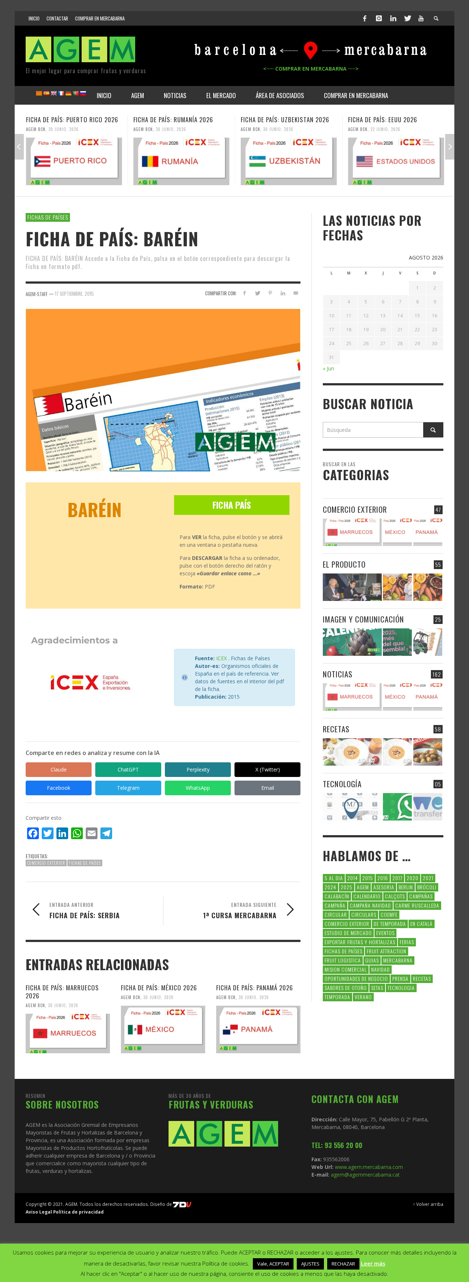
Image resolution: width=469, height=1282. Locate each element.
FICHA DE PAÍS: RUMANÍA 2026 (173, 119)
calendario (367, 896)
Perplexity (198, 769)
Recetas (422, 978)
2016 (382, 878)
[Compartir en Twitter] (257, 293)
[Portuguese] (75, 93)
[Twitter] (407, 18)
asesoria (383, 887)
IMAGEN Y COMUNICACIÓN (363, 619)
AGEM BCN (35, 129)
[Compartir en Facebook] (245, 293)
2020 (412, 878)
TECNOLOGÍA (342, 783)
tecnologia (401, 987)
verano (363, 997)
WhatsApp (198, 787)
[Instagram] (379, 18)
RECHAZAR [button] (343, 1263)
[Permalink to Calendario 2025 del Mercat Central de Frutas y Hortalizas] (397, 642)
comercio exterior (46, 863)
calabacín (337, 896)
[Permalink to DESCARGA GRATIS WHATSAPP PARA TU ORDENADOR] (397, 807)
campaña (335, 905)
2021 (428, 878)
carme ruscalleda (417, 905)
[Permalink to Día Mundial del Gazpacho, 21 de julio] (397, 752)
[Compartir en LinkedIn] (283, 293)
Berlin (406, 887)
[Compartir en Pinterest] (270, 293)
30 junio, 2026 (63, 129)
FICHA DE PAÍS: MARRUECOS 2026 (62, 991)
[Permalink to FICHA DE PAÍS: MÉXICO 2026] (163, 1029)
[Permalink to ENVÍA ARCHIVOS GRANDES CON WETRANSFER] (427, 807)
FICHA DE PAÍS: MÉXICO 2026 (159, 987)
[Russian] (83, 93)
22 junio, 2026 (385, 129)
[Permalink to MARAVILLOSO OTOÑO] (427, 587)
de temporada (390, 923)
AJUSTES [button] (310, 1263)
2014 (352, 878)
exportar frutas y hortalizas (360, 942)
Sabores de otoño (346, 987)
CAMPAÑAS (421, 896)
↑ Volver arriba (428, 1204)
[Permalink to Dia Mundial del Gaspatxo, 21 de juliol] (352, 752)
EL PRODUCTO (344, 564)
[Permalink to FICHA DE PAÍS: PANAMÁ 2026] (258, 1029)
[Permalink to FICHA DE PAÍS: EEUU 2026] (396, 161)
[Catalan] (39, 93)
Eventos (385, 933)
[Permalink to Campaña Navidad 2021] (352, 587)
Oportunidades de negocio (356, 978)
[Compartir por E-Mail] (295, 293)
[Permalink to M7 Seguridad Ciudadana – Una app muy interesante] (352, 807)
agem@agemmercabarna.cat (364, 1174)
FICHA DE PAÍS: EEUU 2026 (382, 119)
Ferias (407, 942)
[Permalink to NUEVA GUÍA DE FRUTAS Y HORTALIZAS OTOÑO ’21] (397, 587)
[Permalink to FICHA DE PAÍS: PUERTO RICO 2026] (74, 161)
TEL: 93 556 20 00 (336, 1145)
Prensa (400, 978)
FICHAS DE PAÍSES (47, 217)
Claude (59, 769)
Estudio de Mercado (348, 933)
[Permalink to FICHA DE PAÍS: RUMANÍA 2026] (181, 161)
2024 (330, 887)
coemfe (389, 914)
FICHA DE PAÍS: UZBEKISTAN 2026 (285, 119)
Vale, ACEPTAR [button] (273, 1263)
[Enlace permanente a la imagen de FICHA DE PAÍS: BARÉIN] (163, 389)
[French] (61, 93)
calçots (395, 896)
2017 (397, 878)
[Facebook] (365, 18)
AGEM (363, 887)
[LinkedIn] (393, 18)
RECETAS (336, 729)
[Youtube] (421, 18)
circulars (363, 914)
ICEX (221, 658)
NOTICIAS (337, 674)
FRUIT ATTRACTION (386, 951)
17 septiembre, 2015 (74, 293)
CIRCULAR (336, 914)
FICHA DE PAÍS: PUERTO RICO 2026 (72, 119)
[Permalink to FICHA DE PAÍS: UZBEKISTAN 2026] (289, 161)
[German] (68, 93)
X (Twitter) (267, 769)
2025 (346, 887)
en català (421, 923)
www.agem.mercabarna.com (369, 1166)
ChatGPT (128, 769)
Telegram (128, 787)
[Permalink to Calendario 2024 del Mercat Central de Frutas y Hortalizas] (427, 642)
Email (267, 787)
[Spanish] (46, 93)
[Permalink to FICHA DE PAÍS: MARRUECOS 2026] (68, 1033)
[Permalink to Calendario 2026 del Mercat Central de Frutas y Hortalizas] (352, 642)
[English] (53, 93)
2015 (367, 878)
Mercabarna (398, 960)
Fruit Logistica (343, 960)
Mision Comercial (346, 969)
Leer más (373, 1263)
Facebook (58, 787)
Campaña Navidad (370, 905)
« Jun (328, 368)
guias (372, 960)
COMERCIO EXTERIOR (355, 509)
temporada (337, 997)
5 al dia (334, 878)
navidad (380, 969)
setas (377, 987)
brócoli (426, 887)
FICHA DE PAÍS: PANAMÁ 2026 (254, 987)
